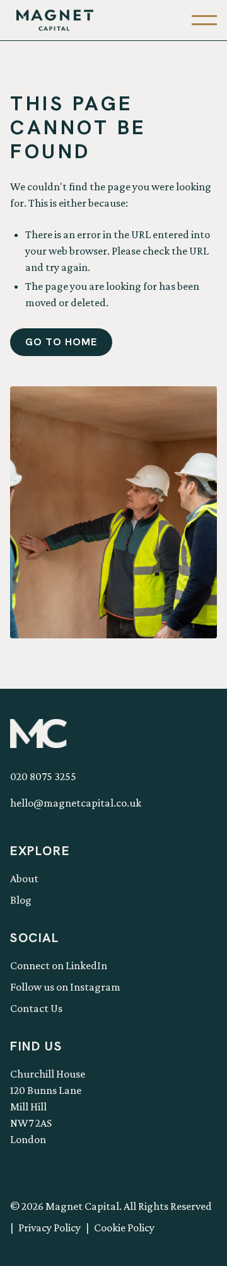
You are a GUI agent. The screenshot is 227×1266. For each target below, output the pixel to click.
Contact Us (36, 1008)
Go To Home (61, 341)
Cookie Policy (124, 1227)
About (24, 878)
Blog (21, 900)
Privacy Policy (49, 1227)
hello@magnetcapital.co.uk (75, 803)
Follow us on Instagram (65, 987)
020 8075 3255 (43, 776)
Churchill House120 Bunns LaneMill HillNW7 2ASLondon (47, 1106)
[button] (204, 20)
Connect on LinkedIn (58, 965)
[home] (51, 20)
